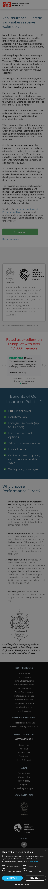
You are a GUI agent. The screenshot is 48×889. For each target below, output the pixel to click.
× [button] (45, 851)
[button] (24, 884)
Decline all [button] (35, 878)
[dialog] (24, 444)
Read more (33, 861)
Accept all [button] (12, 878)
